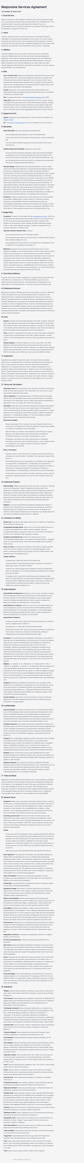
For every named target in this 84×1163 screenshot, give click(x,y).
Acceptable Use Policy (40, 216)
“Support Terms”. (8, 120)
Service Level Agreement (17, 122)
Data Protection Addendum (33, 97)
